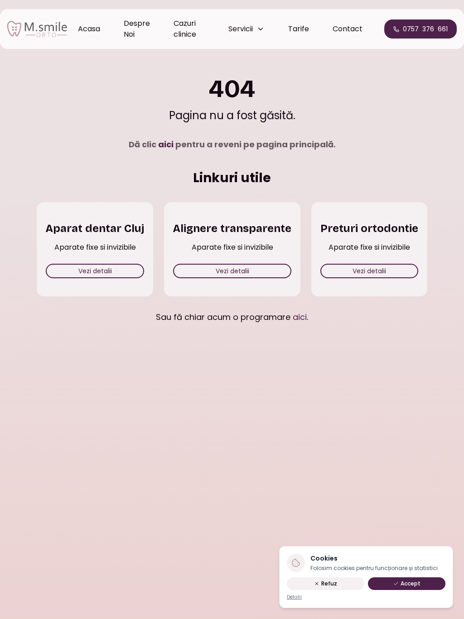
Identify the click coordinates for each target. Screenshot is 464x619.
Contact (347, 29)
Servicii (240, 29)
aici (166, 144)
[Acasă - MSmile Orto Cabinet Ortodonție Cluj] (37, 29)
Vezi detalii (95, 271)
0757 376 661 (425, 29)
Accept (410, 583)
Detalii (294, 597)
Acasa (89, 29)
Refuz (329, 583)
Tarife (298, 29)
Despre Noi (137, 28)
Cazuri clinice (185, 28)
